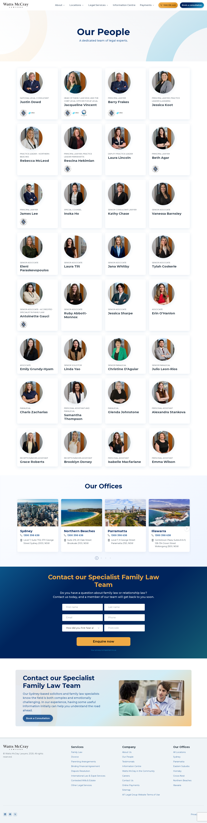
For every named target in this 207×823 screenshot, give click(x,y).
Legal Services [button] (97, 5)
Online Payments (130, 785)
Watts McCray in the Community (138, 771)
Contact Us (127, 780)
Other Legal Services (81, 785)
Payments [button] (146, 5)
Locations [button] (75, 5)
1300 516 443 (169, 5)
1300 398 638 (31, 535)
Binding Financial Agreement (85, 766)
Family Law (76, 752)
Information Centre (124, 5)
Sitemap (126, 790)
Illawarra (159, 531)
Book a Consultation (38, 718)
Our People (127, 757)
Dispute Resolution (80, 771)
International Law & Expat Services (88, 776)
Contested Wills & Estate (83, 780)
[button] (186, 528)
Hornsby (177, 771)
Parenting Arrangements (83, 761)
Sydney (26, 531)
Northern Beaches (79, 531)
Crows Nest (179, 776)
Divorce (75, 757)
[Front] (27, 747)
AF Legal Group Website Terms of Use (141, 794)
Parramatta (117, 531)
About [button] (58, 5)
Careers (126, 776)
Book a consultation (192, 5)
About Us (126, 752)
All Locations (179, 752)
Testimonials (128, 761)
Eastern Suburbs (181, 766)
